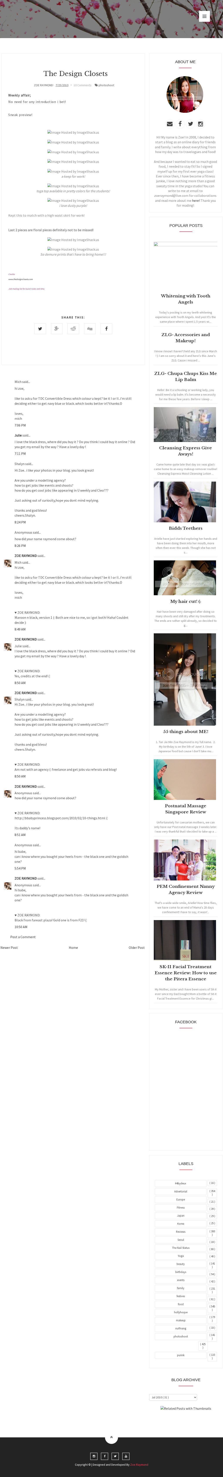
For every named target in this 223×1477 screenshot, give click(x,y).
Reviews (180, 1232)
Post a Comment (23, 937)
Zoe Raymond (139, 1465)
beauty (181, 1264)
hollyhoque (181, 1312)
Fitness (181, 1207)
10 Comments (82, 85)
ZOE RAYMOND (26, 555)
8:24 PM (20, 522)
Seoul (180, 1240)
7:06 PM (20, 425)
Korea (180, 1224)
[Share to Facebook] (106, 328)
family (180, 1288)
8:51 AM (20, 835)
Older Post (137, 947)
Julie (18, 435)
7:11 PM (20, 453)
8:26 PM (20, 545)
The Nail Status (180, 1248)
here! (196, 200)
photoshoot (106, 85)
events (180, 1280)
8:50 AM (20, 683)
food (181, 1304)
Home (73, 947)
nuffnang (180, 1328)
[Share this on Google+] (57, 328)
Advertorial (180, 1191)
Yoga (181, 1256)
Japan (180, 1215)
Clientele (196, 1420)
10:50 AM (21, 927)
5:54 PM (20, 868)
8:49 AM (20, 629)
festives (181, 1296)
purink (180, 1355)
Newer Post (9, 947)
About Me (176, 1420)
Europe (180, 1199)
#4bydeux (180, 1183)
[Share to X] (40, 328)
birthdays (180, 1272)
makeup (181, 1320)
